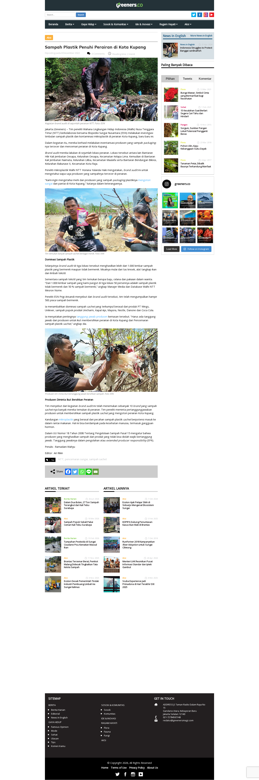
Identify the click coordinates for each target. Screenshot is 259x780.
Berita (69, 24)
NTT (61, 459)
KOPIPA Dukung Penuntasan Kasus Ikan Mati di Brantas (137, 523)
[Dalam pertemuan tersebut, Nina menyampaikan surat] (170, 218)
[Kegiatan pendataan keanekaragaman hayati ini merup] (170, 235)
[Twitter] (75, 472)
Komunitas (109, 713)
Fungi (107, 735)
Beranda (53, 24)
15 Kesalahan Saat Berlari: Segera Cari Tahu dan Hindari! (194, 113)
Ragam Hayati (167, 24)
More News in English (201, 35)
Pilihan (170, 78)
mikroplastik (66, 419)
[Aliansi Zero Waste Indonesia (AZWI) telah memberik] (187, 235)
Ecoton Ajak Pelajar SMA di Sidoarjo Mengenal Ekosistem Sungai (138, 505)
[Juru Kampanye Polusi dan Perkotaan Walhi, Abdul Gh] (187, 200)
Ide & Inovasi (143, 24)
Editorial (55, 713)
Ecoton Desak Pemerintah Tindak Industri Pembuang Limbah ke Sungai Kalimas (81, 583)
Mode (54, 730)
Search (81, 15)
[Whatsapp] (82, 472)
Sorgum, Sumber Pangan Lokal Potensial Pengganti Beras (194, 130)
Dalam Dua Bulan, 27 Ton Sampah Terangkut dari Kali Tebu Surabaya (81, 505)
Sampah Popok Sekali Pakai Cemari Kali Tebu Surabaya (78, 523)
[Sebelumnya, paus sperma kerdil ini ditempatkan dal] (205, 200)
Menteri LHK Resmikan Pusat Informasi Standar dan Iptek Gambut (137, 564)
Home (104, 767)
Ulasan (55, 738)
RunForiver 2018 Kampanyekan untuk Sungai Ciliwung (138, 544)
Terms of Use (119, 767)
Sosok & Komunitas (115, 24)
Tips (53, 742)
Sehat (183, 107)
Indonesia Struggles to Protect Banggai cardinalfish (196, 49)
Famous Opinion (60, 726)
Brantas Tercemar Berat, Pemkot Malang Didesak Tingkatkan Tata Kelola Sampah (81, 564)
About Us (152, 767)
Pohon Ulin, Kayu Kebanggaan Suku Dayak (193, 147)
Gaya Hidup (88, 24)
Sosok (107, 709)
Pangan (184, 124)
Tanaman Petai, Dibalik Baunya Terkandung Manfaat (196, 165)
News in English (187, 44)
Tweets (187, 78)
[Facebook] (68, 472)
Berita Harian (70, 498)
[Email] (95, 472)
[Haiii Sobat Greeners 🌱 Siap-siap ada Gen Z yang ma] (170, 200)
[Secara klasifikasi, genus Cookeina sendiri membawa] (205, 235)
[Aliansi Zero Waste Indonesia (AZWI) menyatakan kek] (187, 218)
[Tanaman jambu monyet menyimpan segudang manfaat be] (205, 218)
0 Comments (98, 53)
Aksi (187, 24)
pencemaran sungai (76, 459)
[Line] (89, 472)
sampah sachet (98, 459)
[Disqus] (101, 642)
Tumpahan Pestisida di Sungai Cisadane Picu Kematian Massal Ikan (80, 544)
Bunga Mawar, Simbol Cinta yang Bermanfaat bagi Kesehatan (195, 95)
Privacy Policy (137, 767)
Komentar (205, 78)
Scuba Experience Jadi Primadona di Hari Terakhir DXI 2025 (138, 583)
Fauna (107, 731)
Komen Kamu (58, 746)
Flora (183, 89)
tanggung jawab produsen (91, 316)
